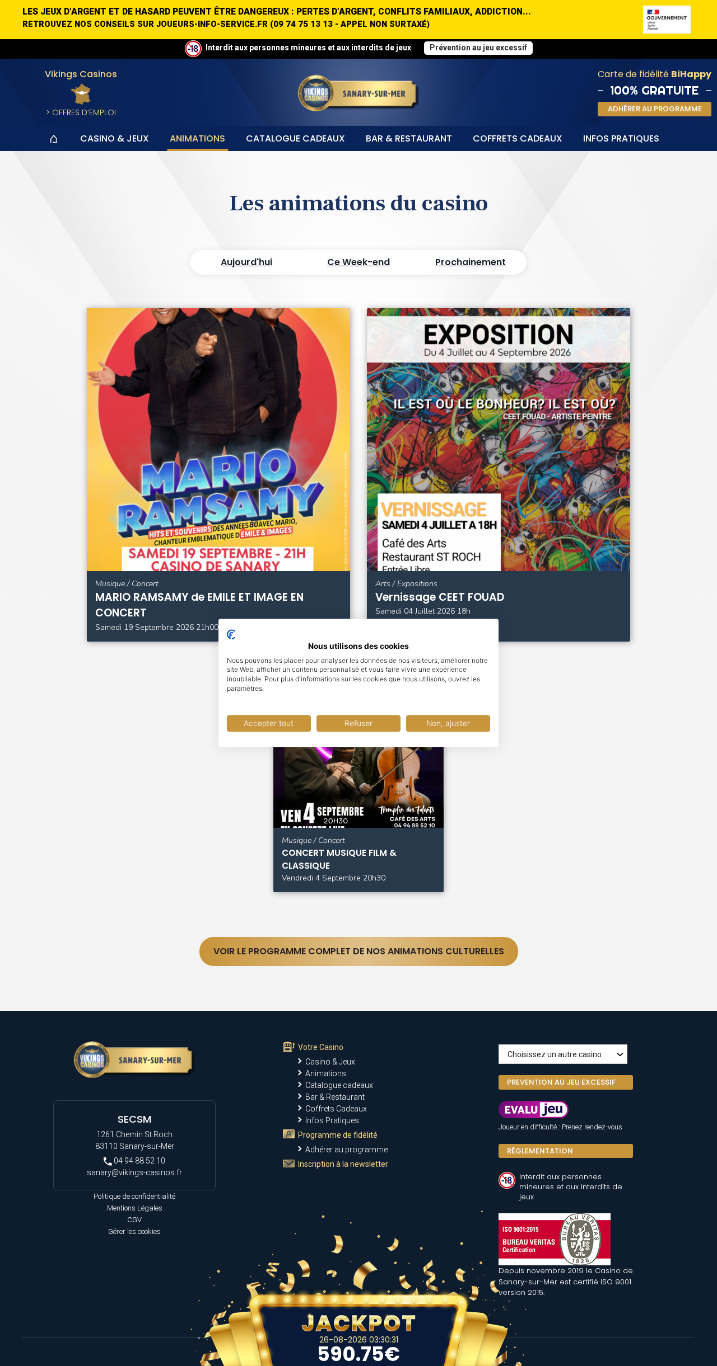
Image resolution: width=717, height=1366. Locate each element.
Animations (197, 138)
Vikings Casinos (81, 74)
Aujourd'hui (246, 262)
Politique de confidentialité (134, 1196)
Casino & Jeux (114, 138)
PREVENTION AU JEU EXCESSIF (561, 1082)
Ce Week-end (358, 262)
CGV (134, 1220)
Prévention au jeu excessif (478, 47)
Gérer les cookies (134, 1231)
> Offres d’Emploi (81, 112)
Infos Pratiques (621, 138)
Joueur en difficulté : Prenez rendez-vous (560, 1127)
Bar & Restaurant (409, 138)
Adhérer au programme (346, 1149)
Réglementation (540, 1151)
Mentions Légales (134, 1208)
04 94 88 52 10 (138, 1160)
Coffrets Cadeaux (517, 138)
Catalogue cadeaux (295, 138)
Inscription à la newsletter (343, 1164)
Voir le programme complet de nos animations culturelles (358, 951)
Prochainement (470, 262)
